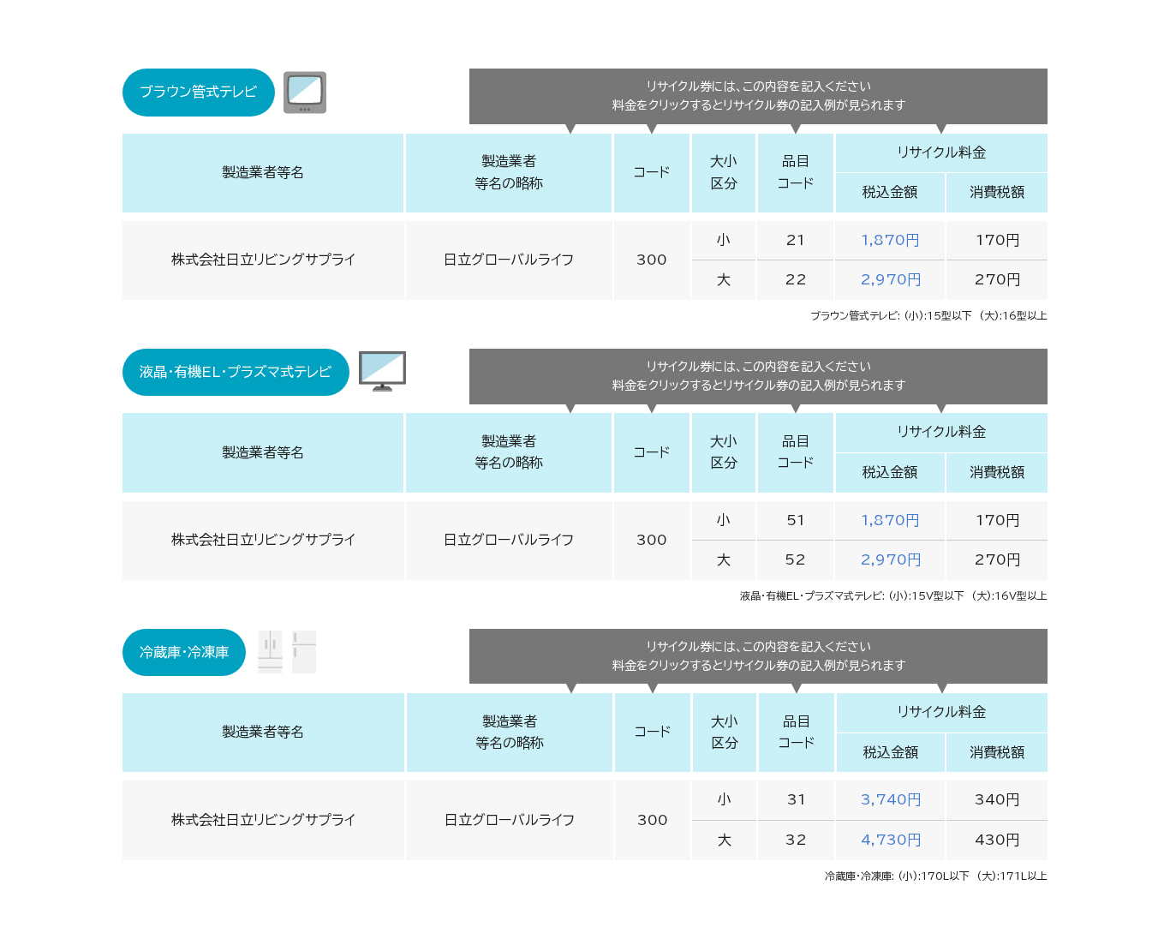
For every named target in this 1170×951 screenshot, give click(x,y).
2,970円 (890, 279)
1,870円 (890, 240)
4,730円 (891, 839)
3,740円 (891, 799)
